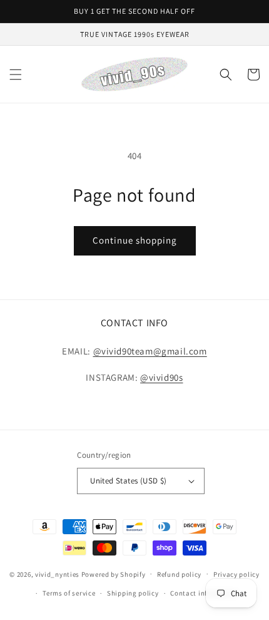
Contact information (204, 593)
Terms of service (69, 593)
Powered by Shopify (113, 573)
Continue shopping (135, 240)
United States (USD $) (128, 480)
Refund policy (179, 574)
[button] (15, 74)
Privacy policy (236, 574)
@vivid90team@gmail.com (150, 351)
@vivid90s (161, 377)
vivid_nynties (57, 573)
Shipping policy (133, 593)
